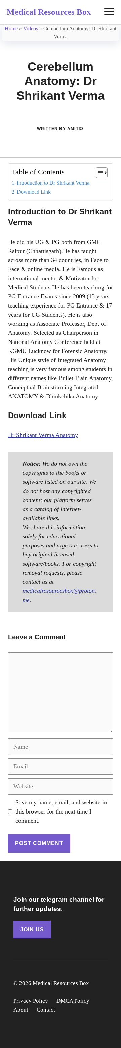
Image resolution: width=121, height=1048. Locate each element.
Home (11, 28)
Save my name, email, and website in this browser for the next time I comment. (61, 811)
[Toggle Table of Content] (98, 172)
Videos (30, 28)
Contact (46, 1010)
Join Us (32, 929)
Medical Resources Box (49, 11)
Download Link (34, 192)
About (20, 1010)
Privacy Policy (30, 1001)
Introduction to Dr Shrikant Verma (53, 183)
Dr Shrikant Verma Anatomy (43, 435)
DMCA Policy (72, 1001)
